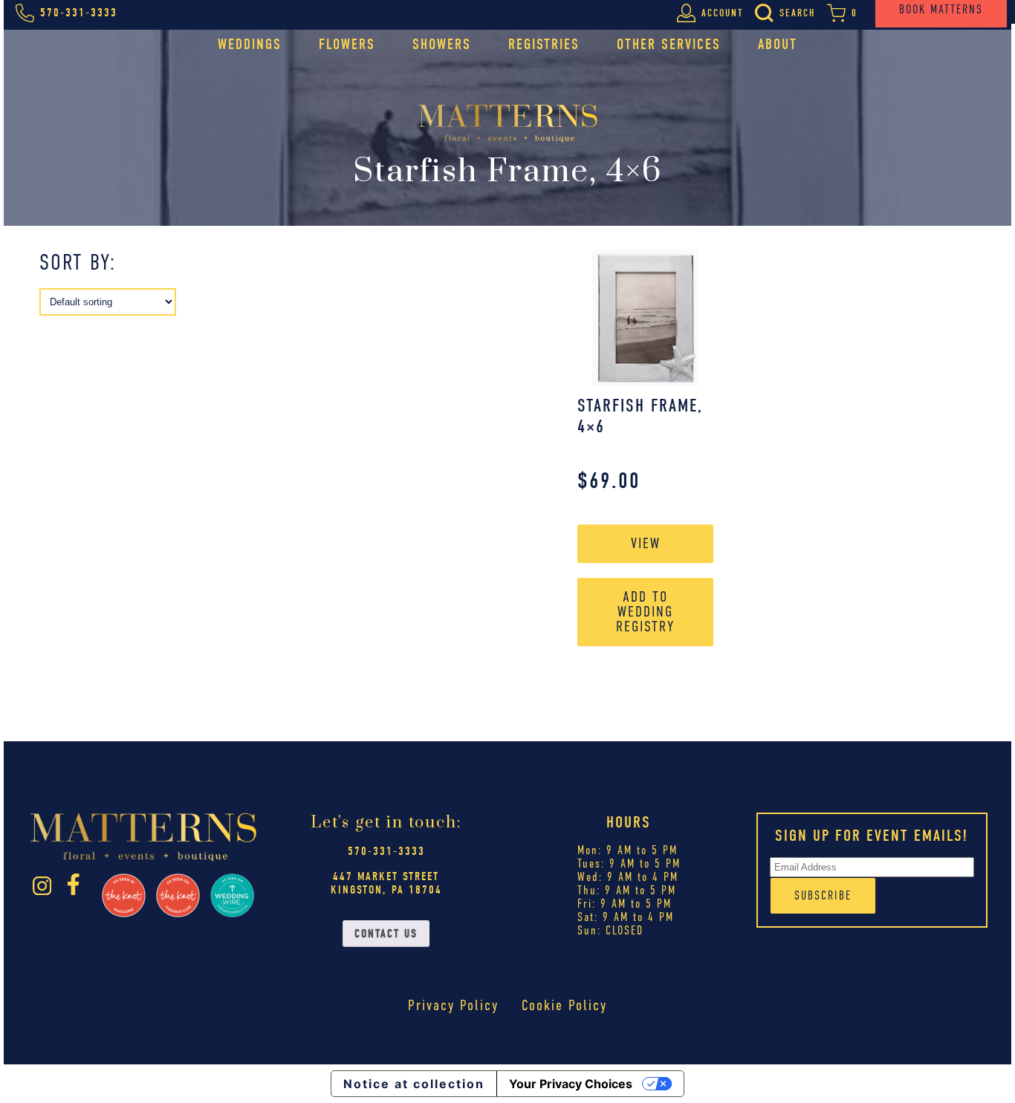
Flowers (347, 44)
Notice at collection (413, 1083)
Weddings (250, 44)
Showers (441, 44)
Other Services (669, 44)
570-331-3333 (386, 851)
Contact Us (386, 933)
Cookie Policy (564, 1005)
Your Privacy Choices (570, 1083)
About (777, 44)
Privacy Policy (453, 1005)
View (646, 543)
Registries (544, 44)
